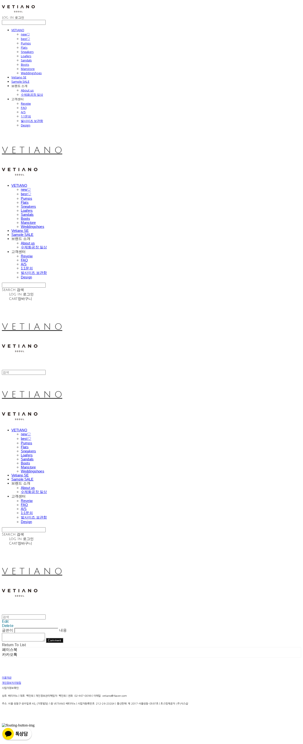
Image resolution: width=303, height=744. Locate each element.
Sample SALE (20, 81)
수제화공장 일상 (32, 94)
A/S (23, 112)
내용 (63, 630)
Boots (25, 64)
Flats (24, 47)
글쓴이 (7, 630)
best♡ (25, 39)
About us (27, 90)
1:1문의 (26, 116)
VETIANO (17, 30)
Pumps (26, 43)
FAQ (24, 108)
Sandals (26, 60)
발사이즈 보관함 (32, 121)
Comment (54, 640)
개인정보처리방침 (11, 683)
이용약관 (6, 677)
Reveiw (26, 103)
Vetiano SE (18, 77)
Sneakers (27, 52)
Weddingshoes (31, 73)
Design (25, 125)
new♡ (25, 34)
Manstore (28, 69)
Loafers (26, 56)
